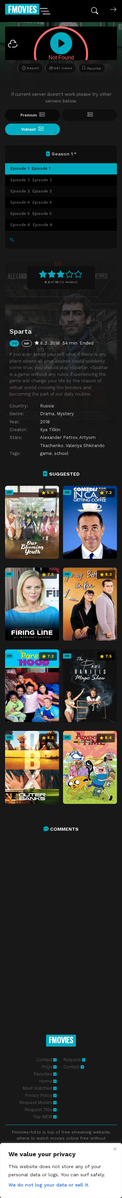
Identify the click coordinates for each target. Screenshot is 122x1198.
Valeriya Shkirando (85, 445)
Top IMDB (42, 1116)
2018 (45, 421)
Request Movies (35, 1102)
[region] (61, 1170)
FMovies (22, 9)
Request (72, 1059)
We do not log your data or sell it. (48, 1184)
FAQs (47, 1066)
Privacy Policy (38, 1095)
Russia (47, 405)
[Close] (115, 1149)
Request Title (38, 1109)
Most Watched (37, 1088)
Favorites (43, 1073)
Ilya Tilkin (50, 429)
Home (45, 1081)
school (61, 453)
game (46, 453)
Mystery (65, 413)
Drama (47, 413)
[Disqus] (61, 926)
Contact (44, 1059)
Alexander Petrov (58, 437)
